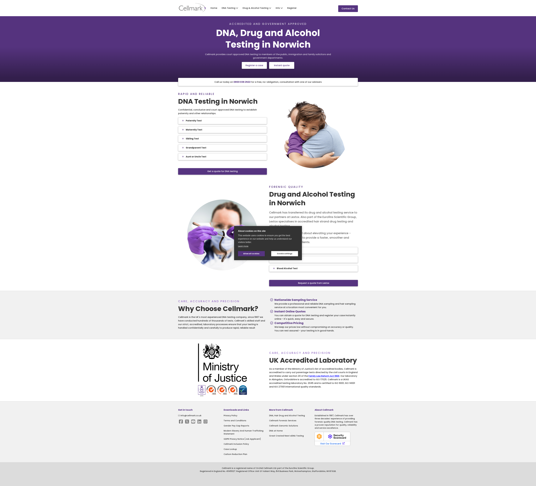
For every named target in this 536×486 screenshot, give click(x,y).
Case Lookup (230, 449)
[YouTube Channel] (193, 422)
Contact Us (348, 8)
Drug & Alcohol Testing (256, 8)
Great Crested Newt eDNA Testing (286, 435)
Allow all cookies (251, 253)
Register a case (254, 65)
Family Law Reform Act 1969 (323, 376)
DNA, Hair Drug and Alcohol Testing (287, 415)
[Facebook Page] (181, 422)
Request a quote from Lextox (313, 283)
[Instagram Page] (205, 422)
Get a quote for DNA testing (222, 171)
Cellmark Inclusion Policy (236, 444)
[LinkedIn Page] (199, 422)
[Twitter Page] (187, 422)
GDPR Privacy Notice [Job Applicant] (242, 439)
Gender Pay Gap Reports (236, 425)
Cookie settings (284, 253)
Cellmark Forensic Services (282, 420)
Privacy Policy (230, 415)
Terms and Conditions (235, 420)
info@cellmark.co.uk (190, 415)
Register (292, 8)
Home (213, 8)
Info (278, 8)
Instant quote (281, 65)
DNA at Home (276, 430)
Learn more (243, 246)
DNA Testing (229, 8)
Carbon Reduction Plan (235, 454)
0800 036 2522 (242, 82)
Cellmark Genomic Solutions (283, 425)
